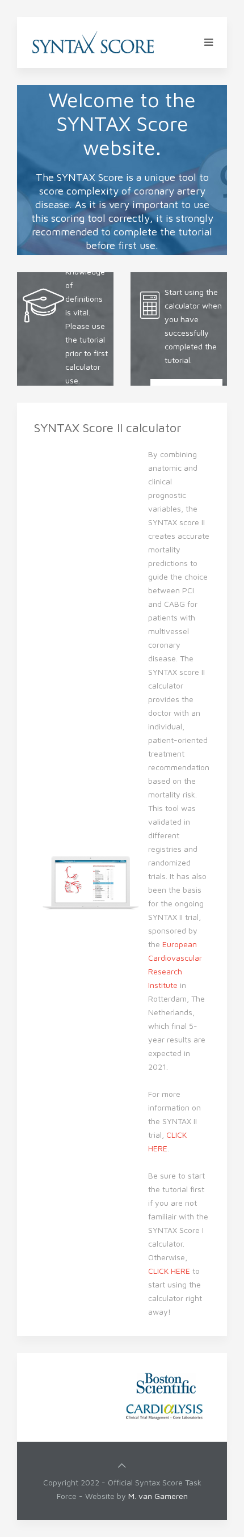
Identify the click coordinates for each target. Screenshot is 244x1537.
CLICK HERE (169, 1271)
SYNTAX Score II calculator (108, 427)
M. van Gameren (158, 1496)
